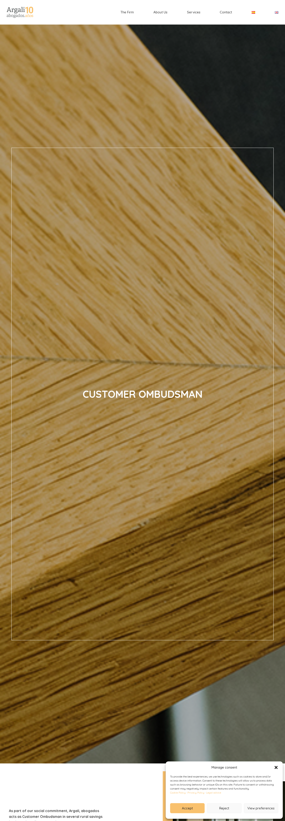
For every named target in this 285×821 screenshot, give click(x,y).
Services (193, 12)
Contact (226, 12)
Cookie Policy (178, 792)
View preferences (261, 808)
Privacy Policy (195, 792)
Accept (187, 808)
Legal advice (213, 792)
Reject (224, 808)
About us (160, 12)
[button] (276, 767)
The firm (127, 12)
